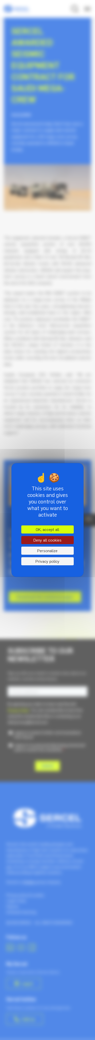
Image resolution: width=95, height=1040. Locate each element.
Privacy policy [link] (47, 561)
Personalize (47, 550)
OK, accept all (47, 529)
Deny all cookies (47, 540)
